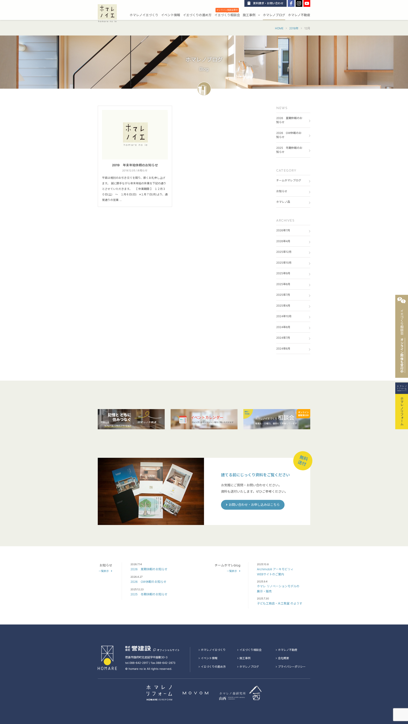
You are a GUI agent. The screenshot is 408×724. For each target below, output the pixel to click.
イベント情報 (170, 15)
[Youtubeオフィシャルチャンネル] (306, 3)
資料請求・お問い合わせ (268, 3)
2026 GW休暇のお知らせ (289, 135)
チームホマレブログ (288, 180)
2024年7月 (283, 337)
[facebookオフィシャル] (291, 3)
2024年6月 (283, 348)
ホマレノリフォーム (402, 410)
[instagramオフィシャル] (299, 3)
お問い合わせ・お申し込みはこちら (254, 505)
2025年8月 (283, 284)
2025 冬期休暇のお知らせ (289, 150)
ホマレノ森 (283, 201)
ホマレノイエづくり (144, 15)
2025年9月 (283, 273)
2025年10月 (284, 262)
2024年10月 (284, 316)
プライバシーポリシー (292, 666)
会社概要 (283, 658)
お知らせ (281, 191)
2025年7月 (283, 294)
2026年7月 (283, 230)
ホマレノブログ (274, 15)
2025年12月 (284, 251)
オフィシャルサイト (168, 650)
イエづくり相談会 (227, 14)
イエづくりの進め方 (197, 15)
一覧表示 (104, 571)
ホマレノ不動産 (299, 15)
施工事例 (249, 15)
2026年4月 (283, 241)
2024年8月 (283, 327)
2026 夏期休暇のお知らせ (289, 120)
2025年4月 (283, 305)
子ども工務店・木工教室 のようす (279, 603)
